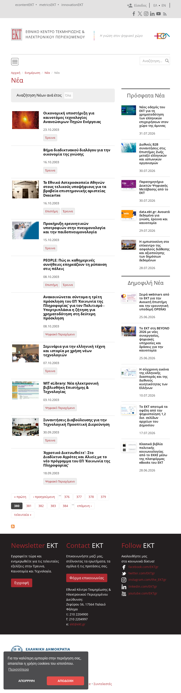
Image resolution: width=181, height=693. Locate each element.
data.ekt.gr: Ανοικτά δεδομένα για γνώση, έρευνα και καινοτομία (154, 217)
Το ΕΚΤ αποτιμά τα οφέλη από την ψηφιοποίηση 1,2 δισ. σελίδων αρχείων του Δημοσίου (153, 415)
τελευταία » (22, 515)
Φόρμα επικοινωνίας (87, 577)
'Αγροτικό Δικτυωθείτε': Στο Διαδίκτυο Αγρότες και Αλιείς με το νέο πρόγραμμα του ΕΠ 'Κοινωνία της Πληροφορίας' (76, 459)
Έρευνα (50, 138)
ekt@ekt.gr (77, 624)
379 (103, 497)
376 (67, 497)
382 (41, 506)
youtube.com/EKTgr (142, 593)
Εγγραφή (21, 582)
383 (53, 506)
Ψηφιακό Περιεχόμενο (60, 334)
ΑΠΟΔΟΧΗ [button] (65, 681)
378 (91, 497)
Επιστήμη (51, 211)
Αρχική (15, 73)
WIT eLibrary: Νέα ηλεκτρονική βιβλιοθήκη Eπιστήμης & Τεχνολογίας (71, 387)
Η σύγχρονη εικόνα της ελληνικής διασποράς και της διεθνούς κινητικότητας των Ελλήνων (154, 378)
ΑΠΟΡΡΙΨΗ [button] (26, 681)
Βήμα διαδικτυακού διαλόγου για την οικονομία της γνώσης (76, 152)
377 (79, 497)
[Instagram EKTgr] (146, 14)
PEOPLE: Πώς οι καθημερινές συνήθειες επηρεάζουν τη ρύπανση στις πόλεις (75, 264)
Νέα (47, 73)
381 (29, 506)
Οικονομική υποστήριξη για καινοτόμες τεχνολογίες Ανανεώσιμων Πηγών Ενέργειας (72, 117)
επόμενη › (84, 506)
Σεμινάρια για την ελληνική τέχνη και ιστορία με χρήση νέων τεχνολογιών (74, 350)
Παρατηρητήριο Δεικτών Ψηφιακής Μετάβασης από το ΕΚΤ (153, 187)
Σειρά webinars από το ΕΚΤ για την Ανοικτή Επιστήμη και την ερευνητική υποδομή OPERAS (154, 301)
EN (164, 5)
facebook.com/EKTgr (143, 567)
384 (65, 506)
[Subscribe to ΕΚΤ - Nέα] (63, 526)
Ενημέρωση (32, 73)
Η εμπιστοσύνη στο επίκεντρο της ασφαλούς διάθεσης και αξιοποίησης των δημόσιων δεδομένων (154, 250)
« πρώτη (20, 497)
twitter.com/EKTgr (141, 573)
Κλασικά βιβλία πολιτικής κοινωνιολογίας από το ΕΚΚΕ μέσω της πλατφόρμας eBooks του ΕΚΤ (153, 453)
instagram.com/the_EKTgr (147, 579)
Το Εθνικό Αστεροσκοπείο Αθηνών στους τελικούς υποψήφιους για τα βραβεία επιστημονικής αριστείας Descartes (74, 189)
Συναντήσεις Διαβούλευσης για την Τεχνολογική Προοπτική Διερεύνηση (76, 422)
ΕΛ (155, 5)
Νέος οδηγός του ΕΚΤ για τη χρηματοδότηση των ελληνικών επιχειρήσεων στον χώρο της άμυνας (153, 116)
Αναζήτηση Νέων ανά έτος (39, 95)
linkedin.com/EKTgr (142, 586)
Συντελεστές (103, 684)
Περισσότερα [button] (18, 669)
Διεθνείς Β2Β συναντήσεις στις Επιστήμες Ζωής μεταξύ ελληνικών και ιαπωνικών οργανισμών (153, 153)
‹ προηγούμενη (44, 497)
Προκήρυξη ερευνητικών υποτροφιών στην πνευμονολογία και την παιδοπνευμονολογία (74, 227)
